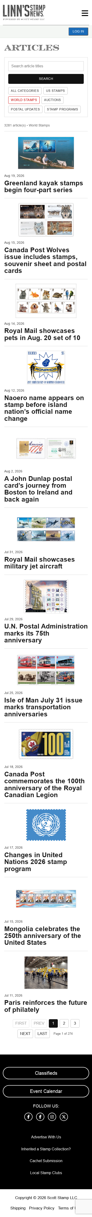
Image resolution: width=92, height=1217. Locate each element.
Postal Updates (25, 109)
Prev (39, 1023)
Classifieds (46, 1073)
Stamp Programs (62, 109)
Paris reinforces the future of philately (45, 1006)
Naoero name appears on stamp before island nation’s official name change (44, 408)
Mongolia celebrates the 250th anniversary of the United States (42, 935)
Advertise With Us (46, 1137)
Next (25, 1033)
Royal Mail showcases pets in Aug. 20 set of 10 (42, 334)
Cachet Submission (46, 1161)
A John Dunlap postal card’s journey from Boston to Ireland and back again (38, 489)
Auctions (52, 100)
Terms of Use (70, 1208)
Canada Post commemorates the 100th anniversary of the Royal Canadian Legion (44, 785)
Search (46, 79)
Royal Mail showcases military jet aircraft (39, 563)
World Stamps (24, 100)
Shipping (17, 1208)
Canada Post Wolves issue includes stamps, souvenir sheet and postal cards (45, 260)
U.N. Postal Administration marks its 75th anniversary (46, 633)
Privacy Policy (41, 1208)
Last (42, 1033)
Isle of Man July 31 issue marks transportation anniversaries (43, 707)
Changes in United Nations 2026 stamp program (35, 861)
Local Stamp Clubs (46, 1173)
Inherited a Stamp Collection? (46, 1149)
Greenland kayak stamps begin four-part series (43, 186)
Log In (78, 31)
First (21, 1023)
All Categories (25, 91)
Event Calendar (46, 1091)
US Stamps (55, 91)
